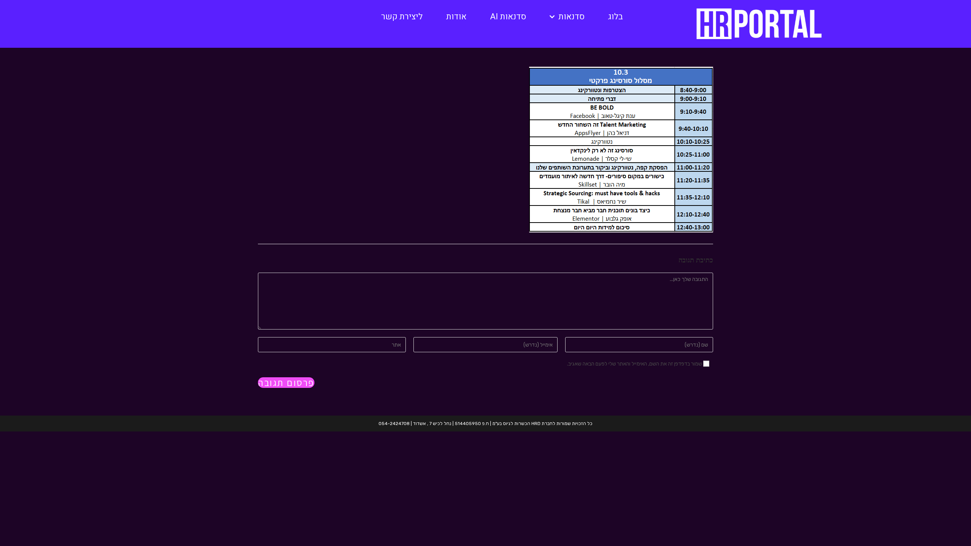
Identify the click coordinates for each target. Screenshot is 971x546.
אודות (456, 17)
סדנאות (571, 17)
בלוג (615, 17)
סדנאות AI (508, 17)
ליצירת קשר (402, 17)
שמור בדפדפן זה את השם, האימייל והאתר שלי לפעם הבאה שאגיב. (634, 364)
